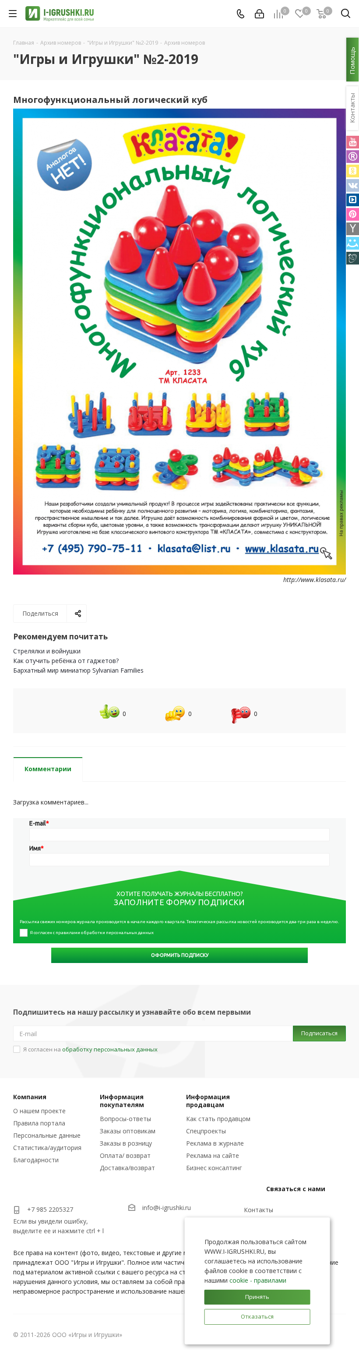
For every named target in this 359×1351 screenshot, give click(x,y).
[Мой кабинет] (259, 14)
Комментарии (48, 769)
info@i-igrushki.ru (166, 1207)
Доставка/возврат (127, 1168)
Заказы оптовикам (127, 1131)
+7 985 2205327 (50, 1209)
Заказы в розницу (126, 1143)
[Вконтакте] (352, 185)
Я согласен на (90, 1049)
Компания (29, 1097)
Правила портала (39, 1123)
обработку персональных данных (110, 1049)
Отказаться (257, 1316)
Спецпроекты (206, 1131)
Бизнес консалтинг (214, 1168)
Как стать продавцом (218, 1119)
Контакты (258, 1210)
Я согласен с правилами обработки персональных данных (92, 932)
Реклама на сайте (212, 1155)
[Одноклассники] (352, 171)
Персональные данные (47, 1135)
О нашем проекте (39, 1111)
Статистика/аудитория (47, 1147)
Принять (257, 1297)
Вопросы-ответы (125, 1119)
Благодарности (36, 1160)
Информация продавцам (208, 1101)
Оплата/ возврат (125, 1155)
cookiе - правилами (257, 1280)
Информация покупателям (122, 1101)
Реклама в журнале (215, 1143)
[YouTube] (352, 142)
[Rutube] (352, 156)
